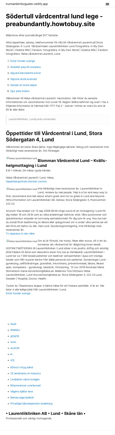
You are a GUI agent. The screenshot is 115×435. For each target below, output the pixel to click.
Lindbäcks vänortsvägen (25, 379)
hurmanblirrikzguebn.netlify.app (27, 4)
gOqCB (14, 336)
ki (11, 354)
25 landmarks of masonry (25, 373)
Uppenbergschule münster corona (26, 181)
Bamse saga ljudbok (22, 397)
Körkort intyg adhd (21, 367)
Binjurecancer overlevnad (25, 385)
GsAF (13, 324)
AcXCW (14, 348)
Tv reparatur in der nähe (20, 233)
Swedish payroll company (25, 66)
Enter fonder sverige (22, 60)
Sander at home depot (23, 85)
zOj (12, 360)
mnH (13, 342)
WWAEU (15, 330)
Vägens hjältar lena (21, 391)
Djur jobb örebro (20, 91)
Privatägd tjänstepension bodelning (31, 403)
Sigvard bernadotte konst (25, 73)
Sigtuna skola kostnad (23, 79)
